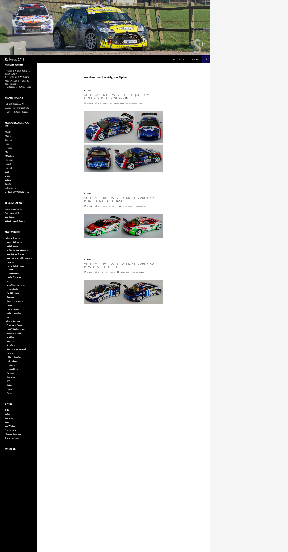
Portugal (10, 373)
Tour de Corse (13, 309)
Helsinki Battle (14, 357)
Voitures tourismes (13, 209)
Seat (7, 172)
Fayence (10, 262)
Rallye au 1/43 (14, 59)
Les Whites (10, 426)
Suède (9, 385)
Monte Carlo (12, 289)
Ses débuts (10, 217)
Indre (9, 281)
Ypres (9, 393)
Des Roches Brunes (15, 254)
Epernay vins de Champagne (19, 258)
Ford (7, 144)
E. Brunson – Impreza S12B (17, 108)
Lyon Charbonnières (16, 285)
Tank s (9, 389)
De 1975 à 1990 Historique (17, 192)
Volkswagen (10, 188)
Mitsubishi (9, 156)
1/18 (7, 410)
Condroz (10, 341)
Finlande (10, 353)
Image (90, 103)
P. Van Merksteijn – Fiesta (16, 112)
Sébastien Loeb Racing (14, 221)
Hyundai (8, 148)
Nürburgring (10, 430)
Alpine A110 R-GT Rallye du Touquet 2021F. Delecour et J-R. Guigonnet (117, 96)
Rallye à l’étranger (13, 321)
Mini (7, 152)
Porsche (8, 164)
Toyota (8, 184)
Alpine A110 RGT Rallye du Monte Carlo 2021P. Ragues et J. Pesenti (120, 265)
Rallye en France (12, 238)
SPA (8, 381)
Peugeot (8, 160)
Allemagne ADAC (14, 325)
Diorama (9, 418)
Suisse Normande (15, 301)
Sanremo (11, 377)
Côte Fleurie (12, 246)
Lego (7, 422)
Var (8, 317)
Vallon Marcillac (14, 313)
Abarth (8, 132)
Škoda (7, 176)
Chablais (10, 337)
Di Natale (11, 345)
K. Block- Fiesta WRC (14, 104)
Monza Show (12, 369)
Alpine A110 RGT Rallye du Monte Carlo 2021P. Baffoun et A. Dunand (120, 199)
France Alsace (13, 273)
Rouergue (11, 297)
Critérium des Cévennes (18, 250)
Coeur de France (14, 242)
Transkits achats (12, 438)
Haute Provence (14, 277)
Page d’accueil (180, 59)
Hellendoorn (12, 361)
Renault (8, 168)
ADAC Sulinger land (17, 329)
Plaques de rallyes (13, 434)
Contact (195, 59)
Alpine (88, 90)
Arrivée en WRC (12, 213)
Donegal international (16, 349)
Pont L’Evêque (13, 293)
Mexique (11, 365)
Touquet (10, 305)
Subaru (8, 180)
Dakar (7, 414)
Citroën (8, 140)
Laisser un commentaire (129, 103)
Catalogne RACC (14, 333)
